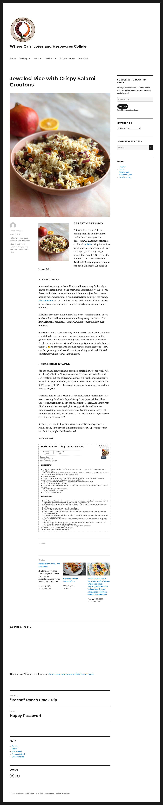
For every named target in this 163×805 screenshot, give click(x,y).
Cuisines (49, 58)
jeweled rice (20, 244)
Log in (14, 749)
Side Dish (26, 241)
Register (15, 746)
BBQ (36, 58)
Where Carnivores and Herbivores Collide (48, 46)
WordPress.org (18, 757)
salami (18, 247)
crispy (12, 244)
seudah (21, 249)
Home (13, 58)
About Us (83, 58)
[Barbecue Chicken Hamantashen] (74, 569)
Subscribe (123, 106)
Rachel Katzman (17, 231)
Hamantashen (45, 300)
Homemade (22, 238)
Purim (19, 241)
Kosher (13, 241)
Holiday (23, 58)
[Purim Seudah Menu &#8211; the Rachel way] (50, 576)
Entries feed (17, 751)
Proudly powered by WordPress (58, 794)
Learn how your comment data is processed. (71, 674)
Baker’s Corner (67, 58)
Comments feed (18, 754)
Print (103, 458)
